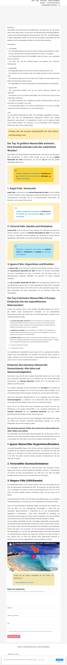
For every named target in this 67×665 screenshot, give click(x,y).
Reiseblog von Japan (13, 654)
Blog (37, 0)
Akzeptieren (59, 659)
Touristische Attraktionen (53, 2)
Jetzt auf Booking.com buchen (24, 582)
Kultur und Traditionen (54, 0)
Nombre (9, 607)
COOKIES (20, 646)
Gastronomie (43, 0)
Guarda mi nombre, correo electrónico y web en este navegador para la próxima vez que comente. (30, 631)
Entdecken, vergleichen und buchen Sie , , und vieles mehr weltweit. (33, 252)
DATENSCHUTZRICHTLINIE (30, 646)
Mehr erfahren (41, 659)
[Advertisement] (33, 15)
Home (33, 0)
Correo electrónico (13, 615)
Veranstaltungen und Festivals (49, 5)
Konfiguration (59, 661)
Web (8, 623)
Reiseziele (42, 2)
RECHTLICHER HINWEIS (44, 646)
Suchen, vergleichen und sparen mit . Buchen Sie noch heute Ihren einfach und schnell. (33, 176)
